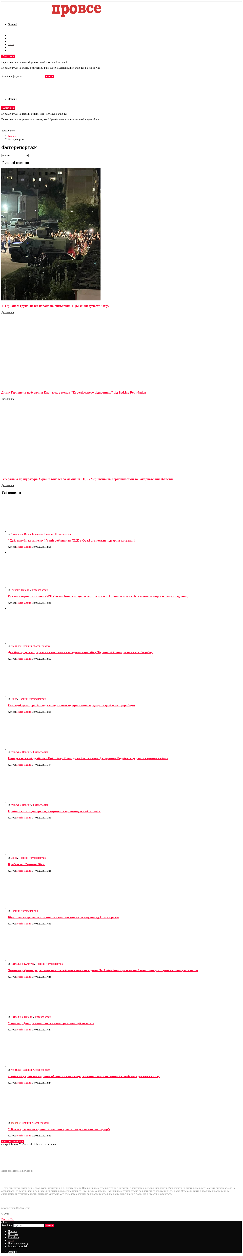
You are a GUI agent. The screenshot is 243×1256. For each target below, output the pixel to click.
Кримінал (13, 41)
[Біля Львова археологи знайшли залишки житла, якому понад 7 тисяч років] (125, 892)
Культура (16, 752)
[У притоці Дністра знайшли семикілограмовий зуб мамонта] (125, 998)
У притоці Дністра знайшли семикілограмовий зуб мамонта (51, 1023)
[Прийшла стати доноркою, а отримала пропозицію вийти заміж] (125, 786)
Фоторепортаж (63, 534)
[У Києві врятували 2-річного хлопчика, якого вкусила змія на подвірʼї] (125, 1104)
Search (49, 76)
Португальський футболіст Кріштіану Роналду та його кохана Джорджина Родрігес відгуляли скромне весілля (88, 758)
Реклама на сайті (17, 50)
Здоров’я (15, 1122)
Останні (12, 24)
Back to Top (7, 1219)
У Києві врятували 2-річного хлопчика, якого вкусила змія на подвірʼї (59, 1129)
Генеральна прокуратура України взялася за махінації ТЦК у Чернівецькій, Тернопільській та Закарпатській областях (87, 479)
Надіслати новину (18, 47)
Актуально (17, 534)
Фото (11, 44)
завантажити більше (12, 1141)
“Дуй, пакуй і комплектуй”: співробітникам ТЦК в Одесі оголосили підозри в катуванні (71, 540)
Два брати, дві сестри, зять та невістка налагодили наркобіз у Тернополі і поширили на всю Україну (80, 652)
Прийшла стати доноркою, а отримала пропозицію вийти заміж (54, 811)
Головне (15, 589)
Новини (12, 35)
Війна (27, 534)
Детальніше (7, 312)
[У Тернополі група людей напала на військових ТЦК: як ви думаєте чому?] (121, 234)
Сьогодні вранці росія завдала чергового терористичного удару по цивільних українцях (71, 705)
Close (4, 1222)
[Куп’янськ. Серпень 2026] (125, 839)
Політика (13, 38)
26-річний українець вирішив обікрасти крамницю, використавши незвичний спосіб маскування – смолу (84, 1076)
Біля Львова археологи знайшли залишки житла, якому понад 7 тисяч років (63, 917)
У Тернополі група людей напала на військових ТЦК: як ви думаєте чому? (55, 306)
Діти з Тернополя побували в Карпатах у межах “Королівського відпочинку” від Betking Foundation (73, 392)
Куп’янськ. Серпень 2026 (26, 864)
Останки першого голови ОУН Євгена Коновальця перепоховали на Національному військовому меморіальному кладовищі (98, 596)
